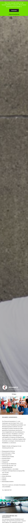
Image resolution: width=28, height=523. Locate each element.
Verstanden (14, 10)
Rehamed (13, 387)
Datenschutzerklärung (14, 14)
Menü (14, 394)
